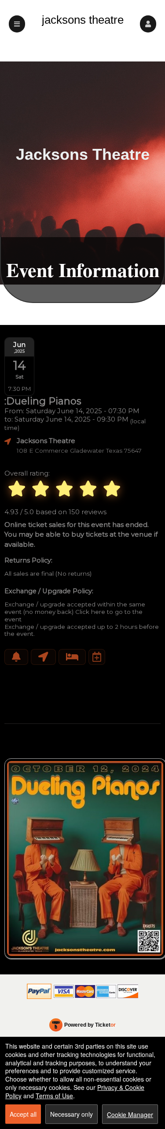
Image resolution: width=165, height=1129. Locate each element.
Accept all (23, 1114)
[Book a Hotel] (72, 656)
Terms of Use (54, 1095)
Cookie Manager (130, 1114)
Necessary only (71, 1114)
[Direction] (43, 656)
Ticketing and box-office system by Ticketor (82, 1027)
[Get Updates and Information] (16, 656)
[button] (148, 23)
